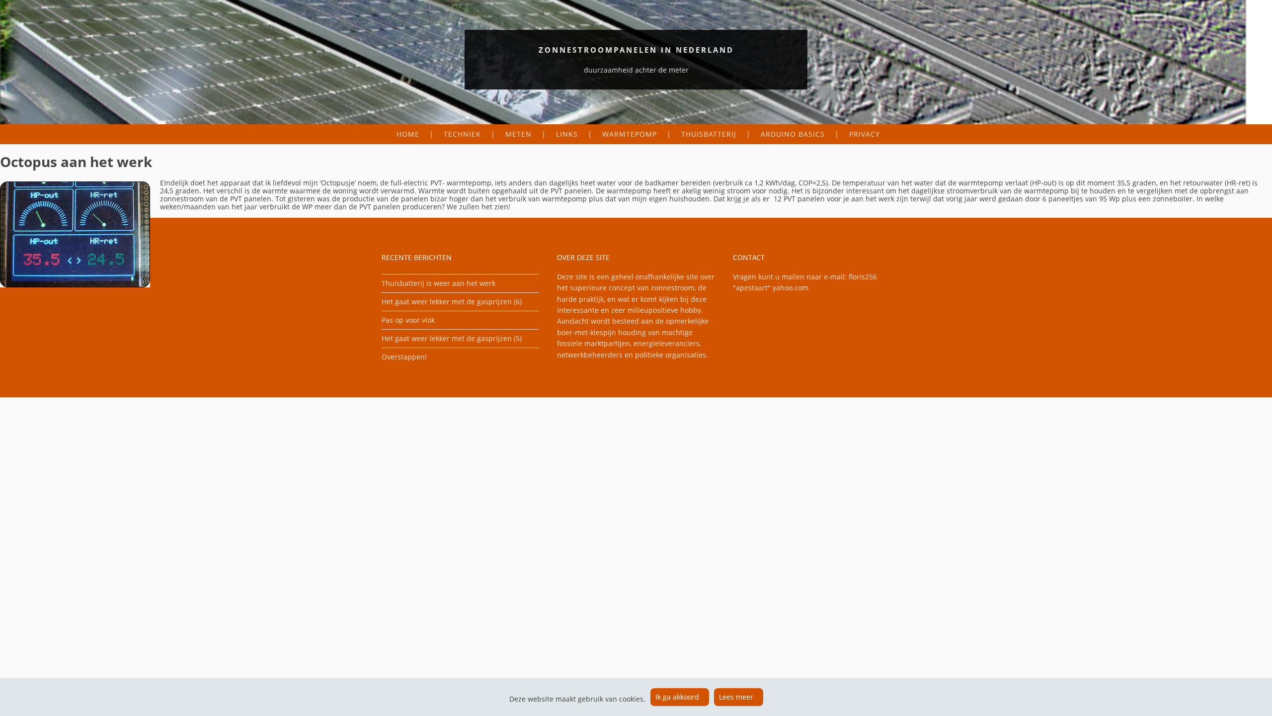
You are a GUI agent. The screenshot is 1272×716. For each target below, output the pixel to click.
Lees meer (736, 697)
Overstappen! (404, 356)
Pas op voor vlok (408, 320)
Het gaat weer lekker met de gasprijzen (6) (452, 301)
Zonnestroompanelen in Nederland (636, 50)
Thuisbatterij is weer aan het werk (438, 283)
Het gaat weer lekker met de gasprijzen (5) (452, 338)
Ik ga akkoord (677, 697)
